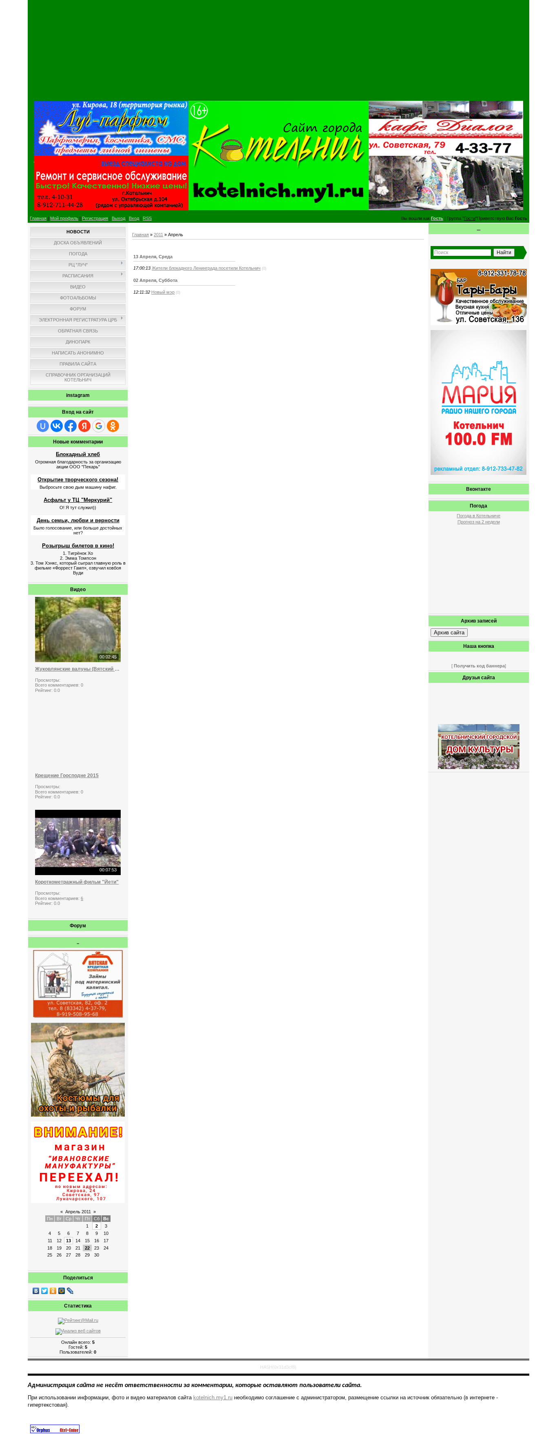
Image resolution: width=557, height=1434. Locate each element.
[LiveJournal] (70, 1291)
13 (68, 1240)
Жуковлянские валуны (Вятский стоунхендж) (78, 669)
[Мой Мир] (61, 1291)
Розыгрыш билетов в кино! (78, 546)
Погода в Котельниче (478, 515)
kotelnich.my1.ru (212, 1397)
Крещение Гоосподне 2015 (67, 775)
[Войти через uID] (43, 426)
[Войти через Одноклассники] (113, 426)
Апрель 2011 (78, 1211)
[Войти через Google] (98, 425)
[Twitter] (44, 1291)
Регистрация (95, 218)
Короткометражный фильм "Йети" (77, 882)
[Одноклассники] (53, 1291)
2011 (158, 234)
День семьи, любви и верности (78, 520)
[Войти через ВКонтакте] (57, 426)
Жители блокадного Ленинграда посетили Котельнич (206, 268)
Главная (38, 218)
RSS (147, 218)
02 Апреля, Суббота (155, 280)
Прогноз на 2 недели (479, 521)
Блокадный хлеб (78, 454)
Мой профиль (64, 218)
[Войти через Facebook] (70, 426)
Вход (134, 218)
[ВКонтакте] (36, 1291)
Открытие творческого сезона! (78, 480)
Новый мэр (163, 292)
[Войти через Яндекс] (84, 426)
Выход (118, 218)
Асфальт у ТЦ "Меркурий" (78, 500)
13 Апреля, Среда (152, 256)
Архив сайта (449, 632)
